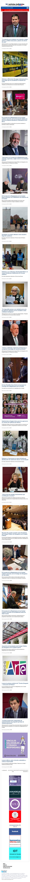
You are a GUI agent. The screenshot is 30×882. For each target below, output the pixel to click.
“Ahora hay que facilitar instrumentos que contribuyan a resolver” (13, 495)
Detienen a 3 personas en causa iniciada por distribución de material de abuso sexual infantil (15, 459)
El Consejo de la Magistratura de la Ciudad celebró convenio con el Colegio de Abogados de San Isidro (14, 574)
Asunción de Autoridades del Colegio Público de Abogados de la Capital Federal (14, 646)
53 (21, 770)
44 (8, 770)
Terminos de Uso (6, 867)
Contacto (5, 864)
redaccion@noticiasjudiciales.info (7, 879)
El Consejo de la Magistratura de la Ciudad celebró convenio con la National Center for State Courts (14, 612)
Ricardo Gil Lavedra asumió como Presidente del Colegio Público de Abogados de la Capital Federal (14, 534)
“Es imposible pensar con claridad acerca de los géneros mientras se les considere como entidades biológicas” (14, 311)
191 (13, 771)
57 (27, 770)
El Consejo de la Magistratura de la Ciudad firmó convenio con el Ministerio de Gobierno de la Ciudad (15, 197)
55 (24, 770)
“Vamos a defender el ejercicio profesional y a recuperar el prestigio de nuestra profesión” (14, 348)
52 (20, 770)
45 (10, 770)
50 (17, 770)
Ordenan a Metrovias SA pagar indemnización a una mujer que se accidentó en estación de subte (15, 80)
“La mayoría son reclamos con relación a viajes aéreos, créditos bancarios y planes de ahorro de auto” (15, 41)
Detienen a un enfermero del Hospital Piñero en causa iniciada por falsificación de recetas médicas (15, 273)
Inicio (4, 863)
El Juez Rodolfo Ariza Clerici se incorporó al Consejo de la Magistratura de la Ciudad (14, 385)
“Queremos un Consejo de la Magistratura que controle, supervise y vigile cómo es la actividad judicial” (15, 159)
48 (14, 770)
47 (13, 770)
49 (16, 770)
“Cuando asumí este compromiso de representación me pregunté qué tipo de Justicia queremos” (13, 722)
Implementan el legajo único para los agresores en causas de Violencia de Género (15, 422)
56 (26, 770)
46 (11, 770)
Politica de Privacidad (7, 866)
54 (23, 770)
